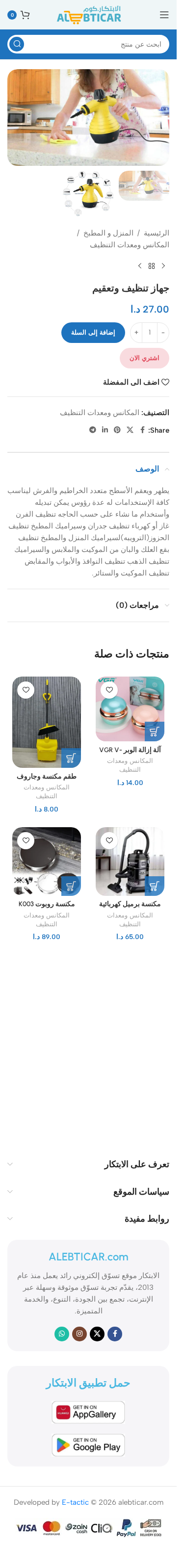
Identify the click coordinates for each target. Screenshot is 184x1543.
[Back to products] (152, 266)
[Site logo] (88, 14)
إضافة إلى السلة (93, 332)
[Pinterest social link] (117, 430)
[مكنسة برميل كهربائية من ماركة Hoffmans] (130, 861)
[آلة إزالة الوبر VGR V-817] (130, 709)
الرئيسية (156, 233)
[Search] (16, 44)
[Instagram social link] (79, 1334)
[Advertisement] (92, 1047)
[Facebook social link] (142, 430)
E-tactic (75, 1502)
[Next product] (140, 266)
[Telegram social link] (92, 430)
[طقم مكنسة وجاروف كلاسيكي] (46, 722)
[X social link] (130, 430)
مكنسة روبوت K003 (47, 904)
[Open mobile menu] (164, 15)
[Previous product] (163, 266)
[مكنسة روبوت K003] (46, 861)
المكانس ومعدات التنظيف (129, 244)
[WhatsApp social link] (61, 1334)
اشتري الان (144, 358)
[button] (154, 731)
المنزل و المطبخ (108, 233)
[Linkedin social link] (105, 430)
